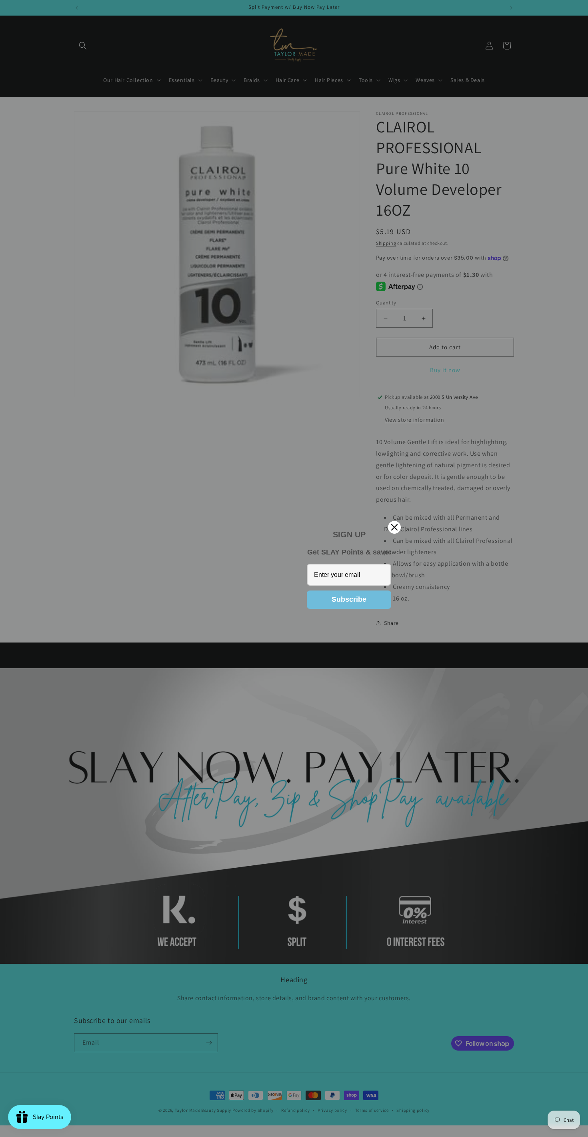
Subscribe (349, 599)
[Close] (394, 527)
